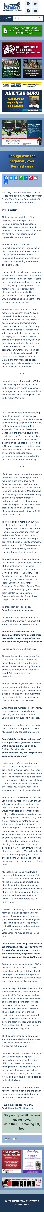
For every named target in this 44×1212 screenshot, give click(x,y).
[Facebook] (28, 3)
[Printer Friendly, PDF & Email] (22, 1139)
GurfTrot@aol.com (24, 1108)
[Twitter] (35, 3)
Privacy (23, 1201)
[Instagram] (28, 11)
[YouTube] (35, 11)
